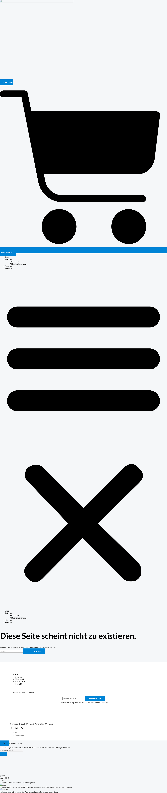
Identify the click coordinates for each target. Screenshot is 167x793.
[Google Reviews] (22, 728)
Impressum (19, 735)
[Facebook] (11, 728)
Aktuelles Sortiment (18, 264)
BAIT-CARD (15, 261)
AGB (17, 732)
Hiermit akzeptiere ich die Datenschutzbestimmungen (85, 702)
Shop (7, 257)
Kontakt (8, 268)
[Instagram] (16, 728)
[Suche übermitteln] (26, 651)
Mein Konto (20, 679)
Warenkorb (20, 681)
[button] (83, 440)
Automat (8, 259)
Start (17, 674)
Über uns (8, 266)
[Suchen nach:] (15, 651)
